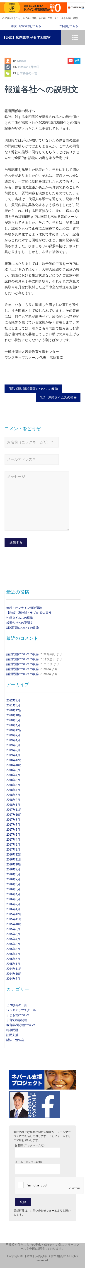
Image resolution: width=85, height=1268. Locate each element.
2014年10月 (14, 973)
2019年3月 (13, 745)
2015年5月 (13, 949)
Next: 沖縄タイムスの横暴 (58, 397)
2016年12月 (14, 854)
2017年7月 (13, 824)
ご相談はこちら (68, 26)
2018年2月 (13, 800)
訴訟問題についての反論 (22, 627)
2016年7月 (13, 879)
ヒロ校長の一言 (27, 73)
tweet (75, 79)
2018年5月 (13, 785)
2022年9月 (13, 700)
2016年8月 (13, 874)
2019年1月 (13, 755)
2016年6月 (13, 884)
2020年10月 (14, 715)
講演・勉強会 (15, 1040)
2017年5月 (13, 834)
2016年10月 (14, 864)
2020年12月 (14, 710)
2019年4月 (13, 740)
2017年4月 (13, 839)
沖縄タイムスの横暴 (19, 617)
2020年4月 (13, 725)
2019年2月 (13, 750)
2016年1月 (13, 909)
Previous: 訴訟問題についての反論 (33, 389)
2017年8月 (13, 819)
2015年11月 (14, 919)
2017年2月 (13, 849)
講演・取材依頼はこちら (26, 26)
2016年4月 (13, 894)
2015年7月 (13, 939)
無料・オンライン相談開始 (24, 607)
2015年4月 (13, 954)
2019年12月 (14, 730)
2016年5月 (13, 889)
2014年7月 (13, 978)
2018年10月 (14, 765)
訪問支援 (12, 1035)
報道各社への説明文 (19, 622)
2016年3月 (13, 899)
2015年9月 (13, 929)
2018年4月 (13, 790)
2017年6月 (13, 829)
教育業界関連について (21, 1025)
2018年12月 (14, 760)
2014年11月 (14, 968)
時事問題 (12, 1030)
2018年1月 (13, 804)
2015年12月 (14, 914)
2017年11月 (14, 809)
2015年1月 (13, 964)
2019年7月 (13, 735)
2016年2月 (13, 904)
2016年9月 (13, 869)
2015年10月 (14, 924)
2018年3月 (13, 795)
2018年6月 (13, 780)
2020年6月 (13, 720)
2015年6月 (13, 944)
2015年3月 (13, 959)
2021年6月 (13, 705)
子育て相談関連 (16, 1020)
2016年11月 (14, 859)
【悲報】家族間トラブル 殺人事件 (28, 612)
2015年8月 (13, 934)
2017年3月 (13, 844)
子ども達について (18, 1015)
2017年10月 (14, 814)
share (75, 72)
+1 (77, 86)
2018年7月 (13, 775)
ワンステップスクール (21, 1010)
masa (21, 60)
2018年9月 (13, 770)
